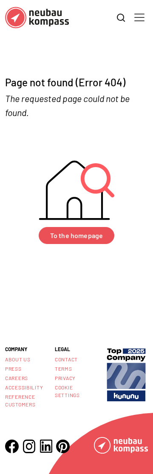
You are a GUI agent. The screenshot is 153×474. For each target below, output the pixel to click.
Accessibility (24, 387)
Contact (66, 359)
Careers (16, 378)
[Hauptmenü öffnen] (139, 17)
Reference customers (20, 400)
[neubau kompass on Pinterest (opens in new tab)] (63, 446)
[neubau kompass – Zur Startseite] (37, 17)
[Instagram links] (29, 446)
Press (13, 369)
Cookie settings (67, 391)
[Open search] (121, 17)
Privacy (65, 378)
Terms (63, 369)
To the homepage (76, 235)
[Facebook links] (12, 446)
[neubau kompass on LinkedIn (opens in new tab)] (46, 446)
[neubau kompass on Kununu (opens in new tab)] (126, 374)
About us (18, 359)
